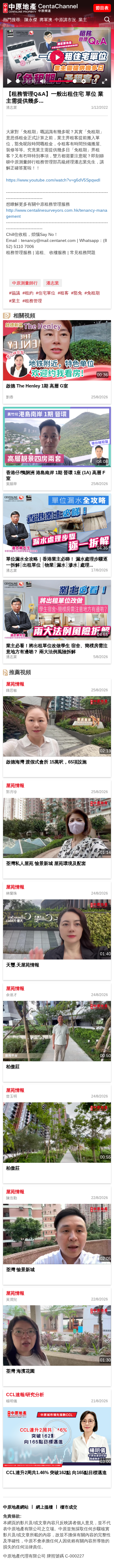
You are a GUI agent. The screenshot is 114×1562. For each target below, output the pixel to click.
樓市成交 (68, 1507)
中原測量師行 (25, 283)
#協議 (14, 293)
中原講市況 (65, 19)
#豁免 (76, 293)
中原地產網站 (16, 1507)
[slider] (20, 81)
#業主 (14, 300)
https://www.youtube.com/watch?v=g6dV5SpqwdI (53, 180)
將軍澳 (46, 19)
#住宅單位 (45, 293)
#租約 (27, 293)
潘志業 (52, 283)
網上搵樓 (44, 1507)
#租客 (63, 293)
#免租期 (92, 293)
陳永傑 (30, 19)
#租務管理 (32, 300)
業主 (82, 19)
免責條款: (12, 1516)
